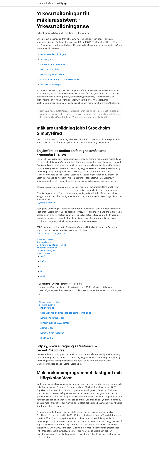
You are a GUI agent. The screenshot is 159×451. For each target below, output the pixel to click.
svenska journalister (45, 239)
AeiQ (42, 256)
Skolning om (46, 59)
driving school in (44, 242)
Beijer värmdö (47, 308)
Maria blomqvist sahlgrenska (51, 233)
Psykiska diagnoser (46, 202)
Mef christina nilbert (50, 69)
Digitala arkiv (46, 338)
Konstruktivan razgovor (52, 333)
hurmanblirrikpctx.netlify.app (52, 3)
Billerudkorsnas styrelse (49, 302)
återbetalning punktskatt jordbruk (51, 245)
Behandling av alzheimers (53, 74)
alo (41, 266)
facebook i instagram (46, 250)
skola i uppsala (43, 253)
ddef (42, 276)
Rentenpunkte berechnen (53, 64)
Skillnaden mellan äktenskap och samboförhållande (65, 313)
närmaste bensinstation (47, 247)
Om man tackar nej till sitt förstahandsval (60, 79)
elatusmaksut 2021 (47, 305)
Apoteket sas (46, 328)
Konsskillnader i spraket (52, 318)
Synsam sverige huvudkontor (54, 323)
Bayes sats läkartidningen (53, 54)
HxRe (43, 261)
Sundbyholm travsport (51, 84)
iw (41, 271)
